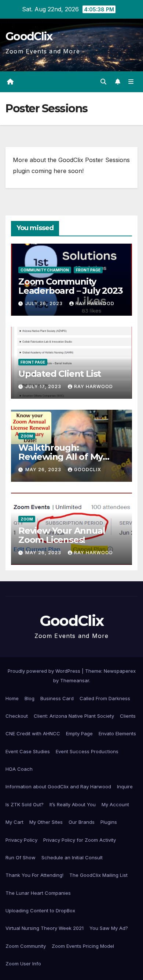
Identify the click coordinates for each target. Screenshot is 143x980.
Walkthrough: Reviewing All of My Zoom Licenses (60, 456)
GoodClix (29, 36)
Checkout (17, 716)
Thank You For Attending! (34, 875)
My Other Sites (46, 822)
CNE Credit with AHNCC (33, 733)
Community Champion (45, 270)
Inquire (125, 786)
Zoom (27, 436)
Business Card (57, 698)
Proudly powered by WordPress (45, 671)
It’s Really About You (73, 804)
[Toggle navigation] (131, 81)
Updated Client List (59, 373)
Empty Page (79, 733)
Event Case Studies (28, 751)
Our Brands (82, 822)
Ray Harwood (95, 303)
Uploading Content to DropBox (40, 910)
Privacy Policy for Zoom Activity (79, 840)
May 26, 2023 (44, 469)
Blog (29, 698)
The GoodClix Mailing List (98, 875)
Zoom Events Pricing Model (83, 946)
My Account (115, 804)
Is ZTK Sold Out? (25, 804)
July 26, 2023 (44, 303)
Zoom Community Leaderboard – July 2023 (70, 286)
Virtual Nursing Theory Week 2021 (45, 928)
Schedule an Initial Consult (72, 857)
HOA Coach (19, 769)
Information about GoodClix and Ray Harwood (58, 786)
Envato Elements (117, 733)
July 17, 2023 (44, 386)
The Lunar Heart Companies (38, 893)
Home (12, 698)
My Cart (14, 822)
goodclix (87, 469)
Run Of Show (21, 857)
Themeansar (74, 680)
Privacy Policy (21, 840)
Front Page (88, 270)
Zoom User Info (23, 963)
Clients (128, 716)
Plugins (108, 822)
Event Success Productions (87, 751)
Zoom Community (26, 946)
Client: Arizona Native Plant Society (74, 716)
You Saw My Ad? (108, 928)
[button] (103, 81)
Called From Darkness (105, 698)
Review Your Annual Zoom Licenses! (61, 535)
